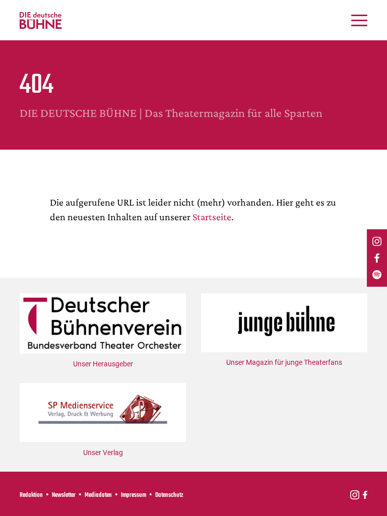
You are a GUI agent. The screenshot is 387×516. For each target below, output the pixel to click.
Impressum (133, 495)
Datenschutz (169, 495)
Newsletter (64, 495)
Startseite (211, 216)
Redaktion (31, 495)
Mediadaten (98, 495)
